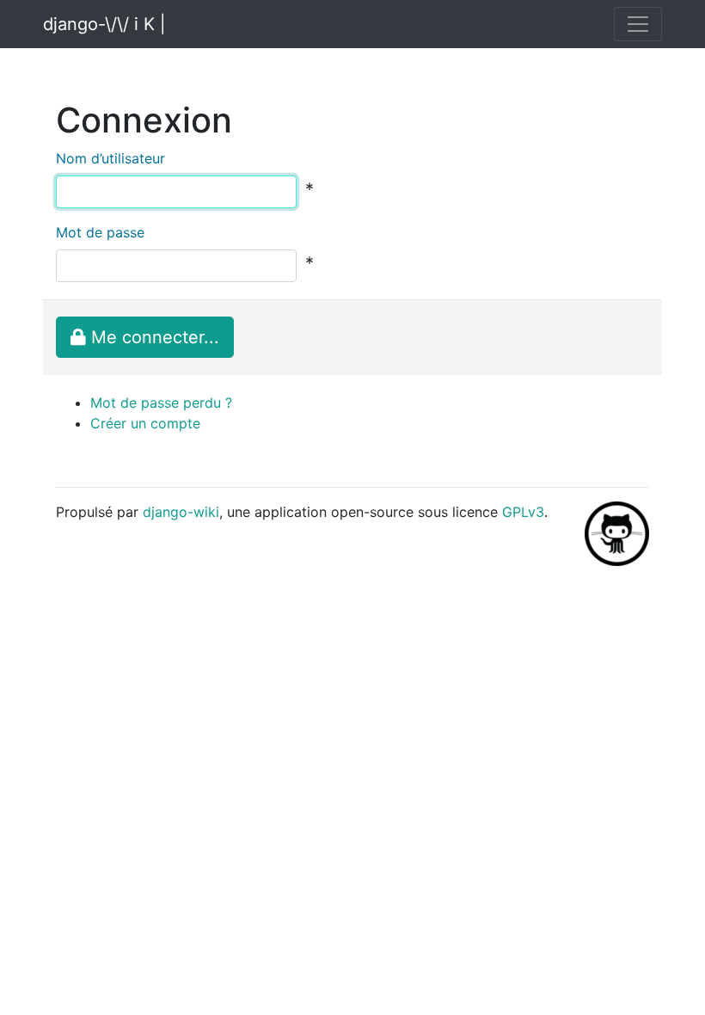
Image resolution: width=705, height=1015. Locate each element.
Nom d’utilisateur (110, 158)
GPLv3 (523, 511)
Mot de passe (100, 232)
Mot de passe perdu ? (161, 402)
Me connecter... (152, 337)
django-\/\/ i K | (104, 24)
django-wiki (181, 511)
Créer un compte (145, 423)
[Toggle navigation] (638, 24)
